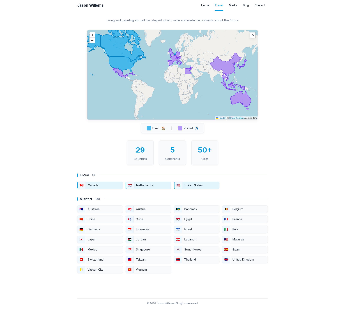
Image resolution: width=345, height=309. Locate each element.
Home (205, 5)
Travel (219, 5)
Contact (260, 5)
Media (233, 5)
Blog (246, 5)
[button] (92, 35)
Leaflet (222, 117)
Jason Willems (90, 5)
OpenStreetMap (237, 117)
